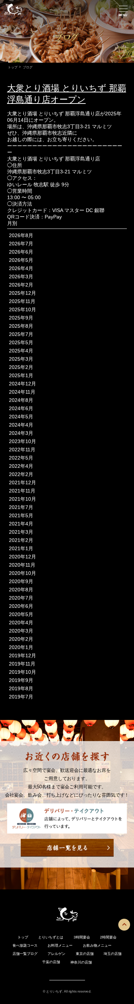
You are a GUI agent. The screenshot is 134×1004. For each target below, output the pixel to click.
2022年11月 (22, 449)
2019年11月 (22, 664)
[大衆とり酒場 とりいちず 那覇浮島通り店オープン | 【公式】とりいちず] (13, 16)
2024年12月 (22, 383)
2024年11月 (22, 392)
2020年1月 (21, 647)
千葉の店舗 (51, 962)
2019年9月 (21, 680)
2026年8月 (21, 235)
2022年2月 (21, 474)
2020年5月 (21, 614)
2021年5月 (21, 515)
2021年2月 (21, 540)
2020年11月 (22, 565)
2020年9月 (21, 581)
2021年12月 (22, 482)
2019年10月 (22, 672)
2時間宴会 (108, 937)
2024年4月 (21, 425)
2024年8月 (21, 400)
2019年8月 (21, 688)
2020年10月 (22, 573)
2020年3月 (21, 631)
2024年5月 (21, 416)
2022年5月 (21, 458)
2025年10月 (22, 309)
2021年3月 (21, 532)
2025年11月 (22, 301)
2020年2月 (21, 639)
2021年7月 (21, 507)
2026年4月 (21, 268)
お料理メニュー (60, 945)
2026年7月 (21, 243)
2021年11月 (22, 491)
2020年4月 (21, 622)
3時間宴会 (82, 937)
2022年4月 (21, 466)
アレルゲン (56, 954)
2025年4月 (21, 351)
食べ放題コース (25, 945)
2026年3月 (21, 276)
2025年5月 (21, 342)
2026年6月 (21, 252)
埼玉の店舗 (112, 954)
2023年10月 (22, 441)
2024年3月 (21, 433)
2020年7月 (21, 598)
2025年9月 (21, 318)
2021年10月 (22, 499)
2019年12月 (22, 655)
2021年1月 (21, 548)
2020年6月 (21, 606)
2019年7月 (21, 697)
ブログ (32, 954)
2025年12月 (22, 293)
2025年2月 (21, 367)
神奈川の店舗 (81, 962)
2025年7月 (21, 334)
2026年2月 (21, 285)
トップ (12, 67)
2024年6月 (21, 408)
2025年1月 (21, 375)
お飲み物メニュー (97, 945)
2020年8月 (21, 589)
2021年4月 (21, 524)
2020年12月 (22, 556)
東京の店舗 (85, 954)
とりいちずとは (50, 937)
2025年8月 (21, 326)
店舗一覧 (20, 954)
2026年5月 (21, 260)
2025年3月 (21, 359)
